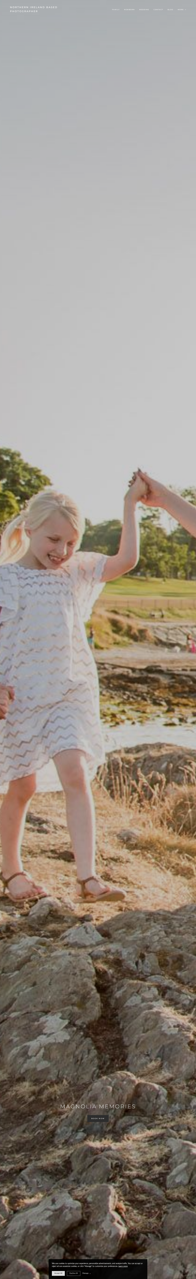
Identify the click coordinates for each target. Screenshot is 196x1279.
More (181, 10)
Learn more (123, 1266)
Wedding (144, 10)
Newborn (129, 10)
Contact (158, 10)
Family (116, 10)
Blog (170, 10)
